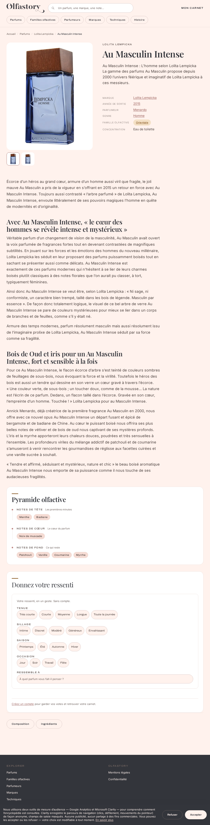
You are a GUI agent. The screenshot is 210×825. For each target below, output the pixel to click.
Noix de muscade (30, 536)
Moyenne (64, 614)
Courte (46, 614)
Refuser (172, 814)
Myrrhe (81, 555)
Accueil (11, 34)
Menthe (24, 517)
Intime (23, 630)
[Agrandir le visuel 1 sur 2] (50, 96)
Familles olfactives (42, 19)
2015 (136, 104)
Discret (40, 630)
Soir (35, 662)
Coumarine (61, 555)
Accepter (196, 814)
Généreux (75, 630)
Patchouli (25, 555)
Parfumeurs (72, 19)
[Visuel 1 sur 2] (13, 158)
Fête (63, 662)
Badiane (42, 517)
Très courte (27, 614)
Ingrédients (49, 724)
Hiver (74, 646)
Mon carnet (192, 8)
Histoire (139, 19)
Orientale (142, 122)
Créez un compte (23, 704)
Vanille (43, 555)
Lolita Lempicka (43, 34)
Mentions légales (119, 772)
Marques (95, 19)
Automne (58, 646)
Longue (82, 614)
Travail (49, 662)
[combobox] (90, 8)
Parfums (16, 19)
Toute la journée (104, 614)
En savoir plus (104, 820)
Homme (139, 116)
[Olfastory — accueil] (26, 7)
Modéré (56, 630)
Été (42, 646)
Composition (20, 724)
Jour (22, 662)
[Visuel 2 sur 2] (27, 158)
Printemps (26, 646)
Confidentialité (117, 779)
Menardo (140, 110)
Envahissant (97, 630)
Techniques (118, 19)
